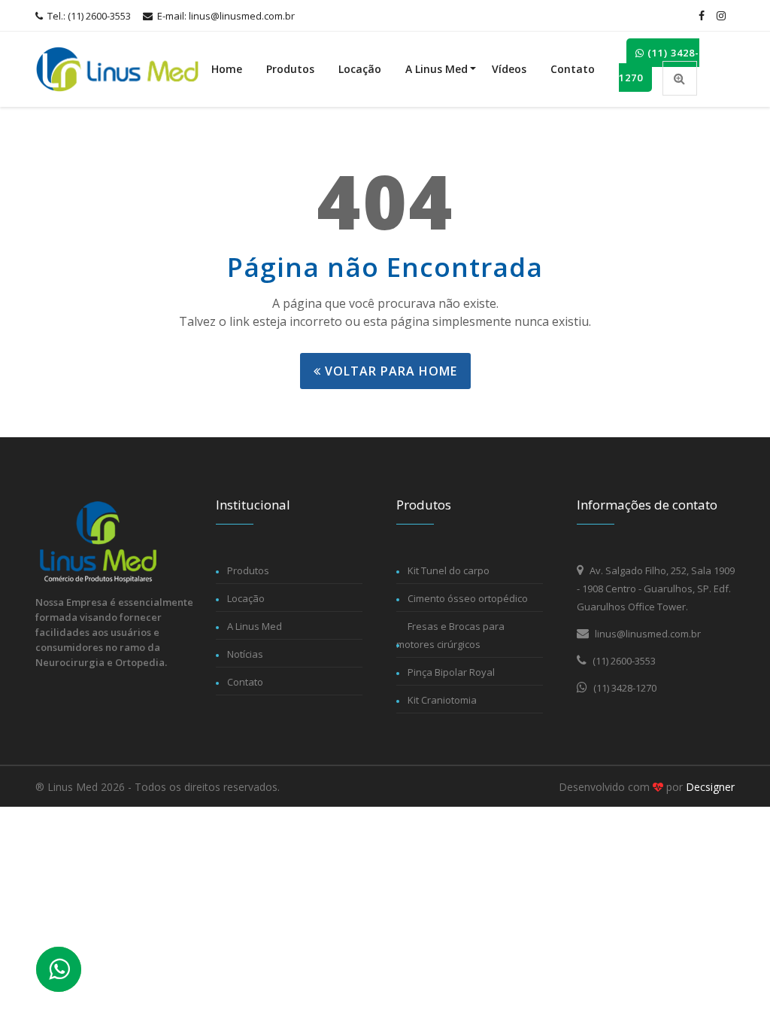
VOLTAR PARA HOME (389, 371)
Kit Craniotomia (442, 700)
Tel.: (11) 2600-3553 (88, 16)
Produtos (290, 69)
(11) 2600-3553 (623, 661)
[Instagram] (721, 16)
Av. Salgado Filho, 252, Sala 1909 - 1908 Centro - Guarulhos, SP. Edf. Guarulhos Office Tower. (656, 588)
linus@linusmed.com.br (647, 633)
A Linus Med (436, 69)
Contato (572, 69)
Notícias (245, 654)
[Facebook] (702, 16)
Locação (359, 69)
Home (226, 69)
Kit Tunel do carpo (449, 570)
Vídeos (509, 69)
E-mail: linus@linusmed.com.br (225, 16)
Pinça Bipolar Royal (451, 672)
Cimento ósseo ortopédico (468, 598)
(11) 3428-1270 (659, 65)
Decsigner (710, 787)
